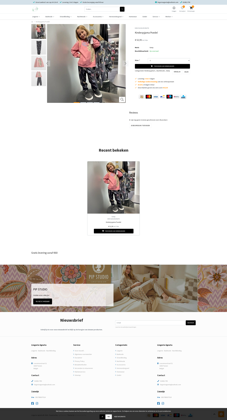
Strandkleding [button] (65, 17)
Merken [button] (168, 17)
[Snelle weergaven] (136, 165)
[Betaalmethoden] (142, 97)
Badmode (120, 354)
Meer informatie (119, 417)
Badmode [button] (49, 17)
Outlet (144, 17)
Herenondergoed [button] (115, 17)
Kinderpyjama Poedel (113, 222)
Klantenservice (79, 372)
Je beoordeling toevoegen (140, 125)
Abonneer (190, 323)
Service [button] (155, 17)
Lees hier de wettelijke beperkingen (125, 327)
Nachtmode (161, 71)
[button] (191, 9)
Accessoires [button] (97, 17)
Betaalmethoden (80, 365)
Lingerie (119, 351)
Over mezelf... (79, 351)
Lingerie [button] (35, 17)
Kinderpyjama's (149, 71)
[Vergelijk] (136, 231)
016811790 (38, 381)
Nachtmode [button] (81, 17)
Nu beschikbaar (43, 301)
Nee (108, 417)
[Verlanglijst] (91, 231)
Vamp (151, 47)
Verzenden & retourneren (83, 368)
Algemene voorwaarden (83, 354)
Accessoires (121, 365)
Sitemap (77, 375)
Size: (137, 60)
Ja (102, 417)
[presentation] (47, 63)
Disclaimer (78, 358)
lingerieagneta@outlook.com (44, 385)
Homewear (133, 17)
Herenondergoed (122, 368)
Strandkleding (121, 358)
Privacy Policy (79, 361)
